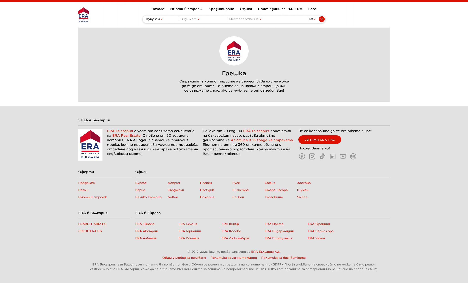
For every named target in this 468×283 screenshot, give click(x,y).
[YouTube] (343, 156)
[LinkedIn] (332, 156)
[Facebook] (302, 156)
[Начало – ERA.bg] (83, 14)
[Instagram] (312, 156)
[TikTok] (322, 156)
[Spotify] (353, 156)
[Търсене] (322, 19)
